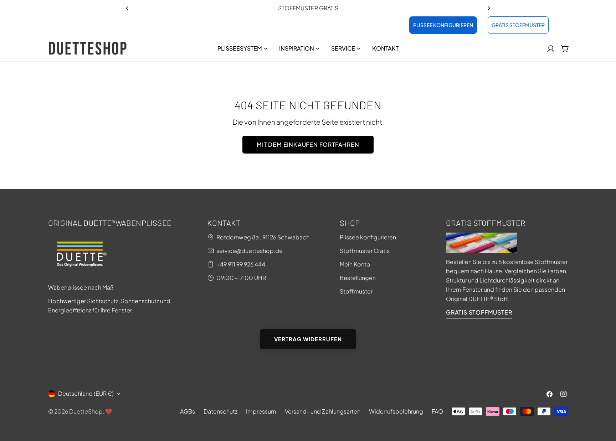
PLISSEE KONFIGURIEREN (443, 25)
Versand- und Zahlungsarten (322, 411)
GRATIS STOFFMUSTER (518, 25)
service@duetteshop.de (249, 250)
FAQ (437, 411)
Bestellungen (358, 277)
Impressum (261, 411)
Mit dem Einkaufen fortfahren (308, 144)
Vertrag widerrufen (308, 339)
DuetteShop (86, 411)
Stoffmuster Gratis (365, 250)
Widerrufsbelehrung (396, 411)
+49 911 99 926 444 (240, 264)
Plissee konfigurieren (368, 237)
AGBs (187, 411)
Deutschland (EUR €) (86, 393)
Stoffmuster (356, 291)
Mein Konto (355, 264)
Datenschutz (220, 411)
